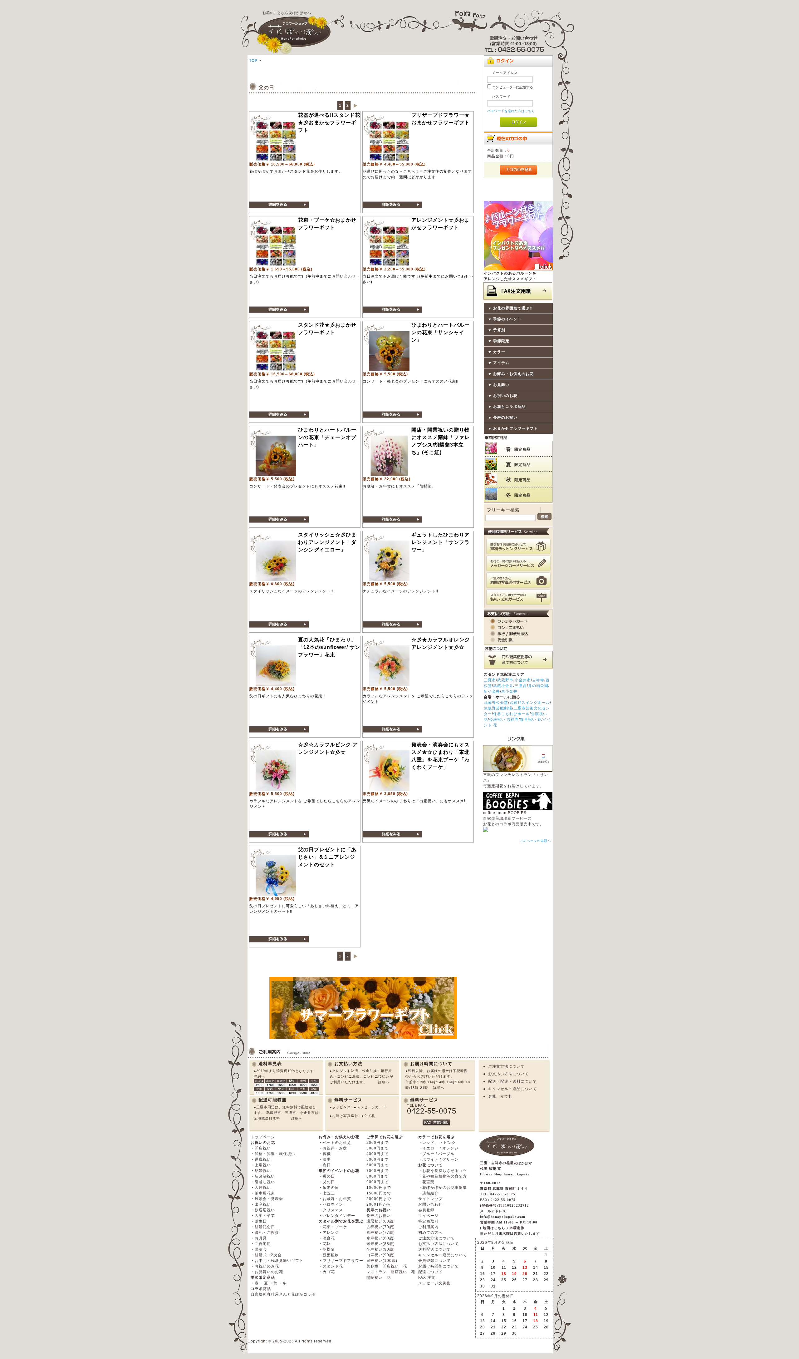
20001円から (378, 1204)
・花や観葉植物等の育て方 (442, 1176)
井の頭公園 (538, 686)
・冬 (283, 1283)
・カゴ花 (327, 1272)
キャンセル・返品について (512, 1089)
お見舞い (501, 385)
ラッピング (341, 1107)
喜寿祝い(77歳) (380, 1232)
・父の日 (327, 1182)
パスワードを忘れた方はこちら (511, 111)
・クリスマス (331, 1210)
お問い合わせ (430, 1204)
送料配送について (434, 1249)
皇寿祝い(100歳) (381, 1260)
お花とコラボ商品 (509, 406)
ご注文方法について (506, 1066)
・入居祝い (261, 1187)
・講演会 (259, 1249)
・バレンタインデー (337, 1215)
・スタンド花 (331, 1266)
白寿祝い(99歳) (380, 1255)
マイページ (428, 1215)
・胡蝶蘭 (327, 1249)
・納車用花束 (263, 1193)
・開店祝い (261, 1148)
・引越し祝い (263, 1182)
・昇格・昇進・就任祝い (273, 1154)
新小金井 (492, 691)
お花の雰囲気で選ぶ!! (513, 308)
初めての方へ (430, 1232)
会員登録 (426, 1210)
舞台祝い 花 (531, 719)
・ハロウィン (331, 1204)
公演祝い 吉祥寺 (504, 719)
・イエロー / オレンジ (438, 1148)
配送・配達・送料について (512, 1081)
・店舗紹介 (428, 1193)
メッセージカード (371, 1107)
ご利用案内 (428, 1227)
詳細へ (259, 1076)
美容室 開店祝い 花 (386, 1266)
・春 (255, 1283)
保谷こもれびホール (511, 714)
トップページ (263, 1137)
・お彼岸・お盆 (333, 1148)
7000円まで (377, 1171)
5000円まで (377, 1159)
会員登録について (434, 1260)
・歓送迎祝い (263, 1210)
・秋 (273, 1283)
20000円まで (378, 1199)
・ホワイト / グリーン (438, 1159)
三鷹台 (521, 686)
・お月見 (259, 1238)
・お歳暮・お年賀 (335, 1199)
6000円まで (377, 1165)
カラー (499, 352)
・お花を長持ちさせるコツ (442, 1171)
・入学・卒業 (263, 1215)
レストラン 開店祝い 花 (390, 1272)
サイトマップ (430, 1199)
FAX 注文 (426, 1277)
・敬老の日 (329, 1187)
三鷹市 (490, 680)
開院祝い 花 (378, 1277)
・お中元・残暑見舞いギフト (277, 1260)
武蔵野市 (505, 680)
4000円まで (377, 1154)
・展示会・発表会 (267, 1199)
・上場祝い (261, 1165)
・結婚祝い (261, 1171)
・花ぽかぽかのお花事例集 (442, 1187)
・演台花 (327, 1238)
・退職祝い (261, 1159)
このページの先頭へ (535, 841)
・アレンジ (329, 1232)
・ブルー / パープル (436, 1154)
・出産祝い (261, 1204)
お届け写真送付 (345, 1116)
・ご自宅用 (261, 1244)
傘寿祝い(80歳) (380, 1238)
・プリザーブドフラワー (341, 1260)
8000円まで (377, 1176)
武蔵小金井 (503, 686)
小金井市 (523, 680)
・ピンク (448, 1142)
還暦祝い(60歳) (380, 1221)
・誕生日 (259, 1221)
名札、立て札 (500, 1096)
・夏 (264, 1283)
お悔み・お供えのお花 (513, 374)
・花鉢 (325, 1244)
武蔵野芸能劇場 (498, 708)
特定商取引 (428, 1221)
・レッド (426, 1142)
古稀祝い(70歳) (380, 1227)
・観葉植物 (329, 1255)
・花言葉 (426, 1182)
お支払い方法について (508, 1074)
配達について (430, 1272)
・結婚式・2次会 (266, 1255)
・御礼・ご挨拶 (265, 1232)
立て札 (369, 1116)
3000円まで (377, 1148)
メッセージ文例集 (434, 1283)
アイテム (501, 363)
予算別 (499, 330)
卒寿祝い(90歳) (380, 1249)
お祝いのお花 (505, 395)
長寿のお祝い (505, 417)
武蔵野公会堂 (496, 702)
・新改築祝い (263, 1176)
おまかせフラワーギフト (515, 428)
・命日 (325, 1165)
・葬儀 (325, 1154)
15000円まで (378, 1193)
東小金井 (509, 691)
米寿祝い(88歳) (380, 1244)
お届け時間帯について (438, 1266)
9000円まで (377, 1182)
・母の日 (327, 1176)
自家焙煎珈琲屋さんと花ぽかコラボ (283, 1294)
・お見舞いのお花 (267, 1272)
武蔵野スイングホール (529, 702)
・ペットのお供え (335, 1142)
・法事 (325, 1159)
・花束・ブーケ (333, 1227)
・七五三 (327, 1193)
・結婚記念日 (263, 1227)
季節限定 (501, 341)
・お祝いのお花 (265, 1266)
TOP (253, 60)
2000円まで (377, 1142)
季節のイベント (507, 319)
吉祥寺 (538, 680)
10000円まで (378, 1187)
